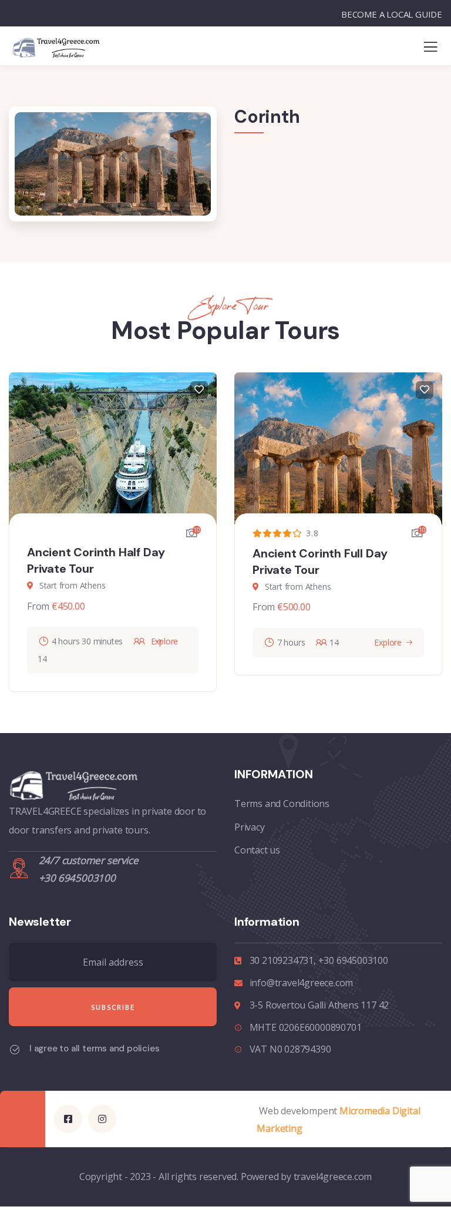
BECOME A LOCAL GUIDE (391, 14)
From (38, 606)
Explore (388, 642)
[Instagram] (102, 1119)
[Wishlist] (199, 390)
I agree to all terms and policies (94, 1048)
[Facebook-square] (68, 1119)
